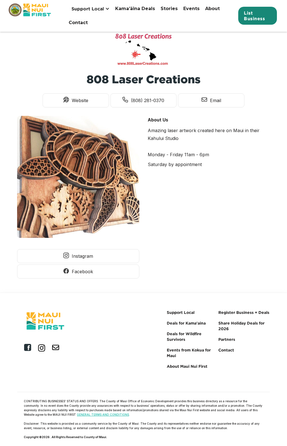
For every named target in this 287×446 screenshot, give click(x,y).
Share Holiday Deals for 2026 (241, 326)
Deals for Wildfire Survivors (184, 336)
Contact (78, 22)
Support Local (181, 312)
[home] (30, 16)
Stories (169, 8)
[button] (90, 9)
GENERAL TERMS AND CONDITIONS (103, 414)
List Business (254, 15)
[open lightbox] (78, 178)
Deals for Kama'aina (186, 323)
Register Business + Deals (243, 312)
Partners (226, 339)
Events (191, 8)
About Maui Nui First (187, 366)
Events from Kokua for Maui (189, 353)
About (212, 8)
